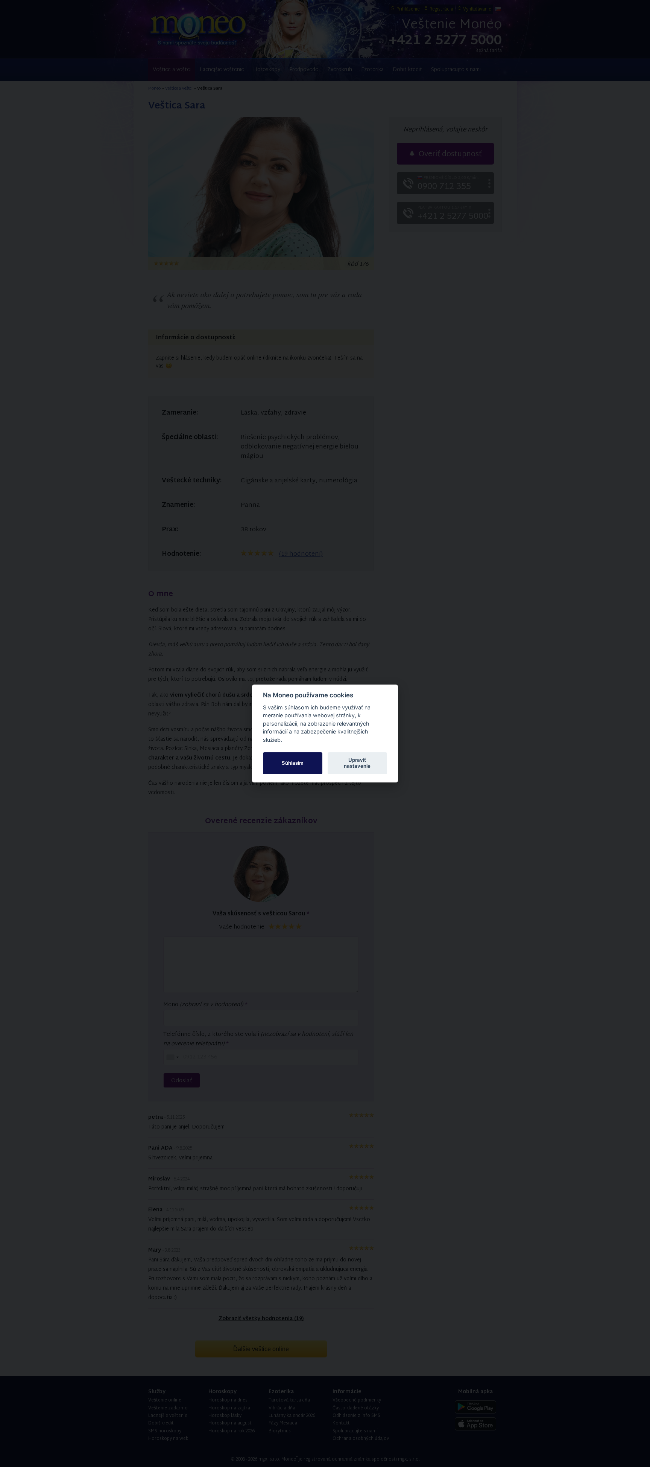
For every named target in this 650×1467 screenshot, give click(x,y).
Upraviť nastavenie (357, 763)
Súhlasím (293, 763)
